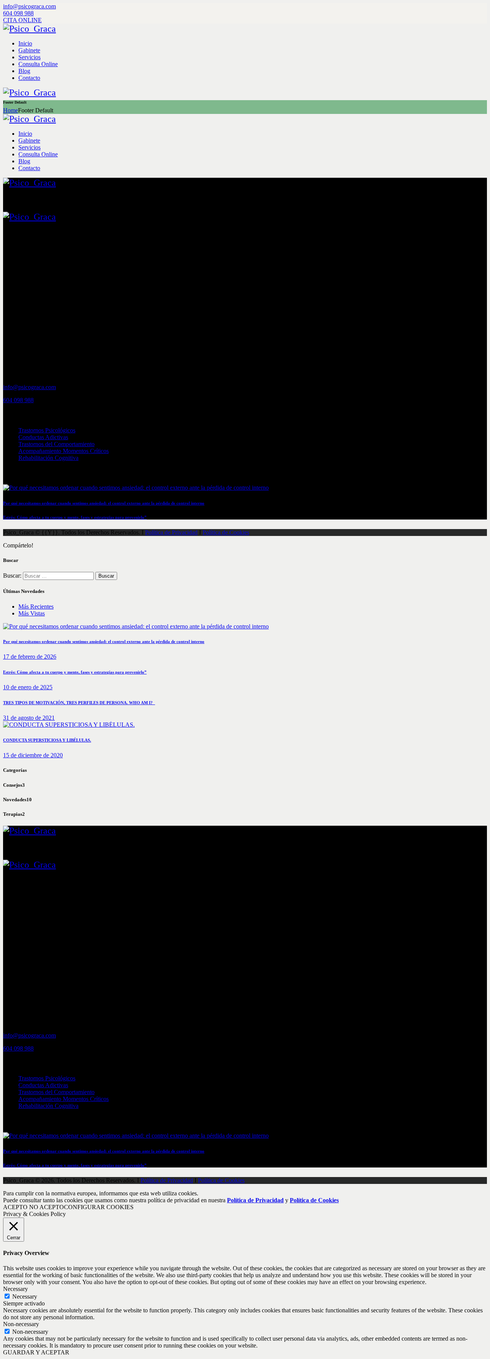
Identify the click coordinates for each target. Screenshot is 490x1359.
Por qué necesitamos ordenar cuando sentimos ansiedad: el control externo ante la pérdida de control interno (103, 503)
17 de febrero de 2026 (29, 656)
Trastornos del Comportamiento (56, 444)
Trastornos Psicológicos (46, 430)
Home (10, 110)
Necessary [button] (15, 1289)
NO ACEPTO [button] (46, 1207)
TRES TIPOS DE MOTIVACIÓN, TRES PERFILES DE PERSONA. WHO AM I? (79, 702)
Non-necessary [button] (21, 1324)
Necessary (24, 1296)
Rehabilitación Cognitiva (48, 458)
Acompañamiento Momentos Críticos (63, 451)
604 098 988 (18, 400)
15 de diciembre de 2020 (33, 755)
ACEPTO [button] (15, 1207)
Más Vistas (31, 613)
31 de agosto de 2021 (29, 717)
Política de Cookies (226, 532)
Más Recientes (36, 606)
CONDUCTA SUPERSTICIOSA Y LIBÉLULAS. (47, 740)
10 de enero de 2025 (27, 687)
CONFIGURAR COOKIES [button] (99, 1207)
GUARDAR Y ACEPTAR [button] (36, 1352)
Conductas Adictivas (43, 437)
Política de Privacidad (171, 532)
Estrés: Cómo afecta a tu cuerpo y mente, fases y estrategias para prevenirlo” (75, 517)
